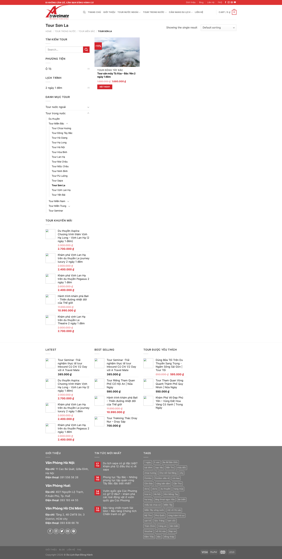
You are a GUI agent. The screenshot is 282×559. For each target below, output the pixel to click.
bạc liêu (159, 467)
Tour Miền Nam (57, 201)
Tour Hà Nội (58, 147)
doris (154, 489)
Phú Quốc (160, 515)
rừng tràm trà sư (176, 515)
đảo (159, 536)
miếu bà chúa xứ (152, 505)
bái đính (148, 467)
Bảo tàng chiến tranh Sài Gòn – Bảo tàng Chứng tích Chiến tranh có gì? (119, 511)
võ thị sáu (161, 531)
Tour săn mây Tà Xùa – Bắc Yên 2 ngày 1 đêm (116, 75)
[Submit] (86, 49)
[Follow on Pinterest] (73, 531)
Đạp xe (172, 531)
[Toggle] (88, 107)
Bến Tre (170, 467)
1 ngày (147, 462)
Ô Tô (48, 68)
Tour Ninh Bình (60, 171)
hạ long (148, 499)
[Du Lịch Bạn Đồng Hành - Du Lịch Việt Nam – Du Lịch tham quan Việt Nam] (62, 12)
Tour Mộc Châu (60, 166)
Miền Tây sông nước (154, 510)
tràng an (162, 526)
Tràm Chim (149, 526)
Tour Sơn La (58, 185)
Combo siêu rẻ (162, 478)
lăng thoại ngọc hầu (165, 499)
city (181, 473)
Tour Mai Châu (60, 161)
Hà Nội (157, 494)
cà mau (176, 478)
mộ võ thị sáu (174, 510)
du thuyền (165, 489)
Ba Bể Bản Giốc (170, 462)
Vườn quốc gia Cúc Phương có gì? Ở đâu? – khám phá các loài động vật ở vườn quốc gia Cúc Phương (120, 495)
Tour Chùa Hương (61, 128)
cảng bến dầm (163, 483)
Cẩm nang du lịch (179, 12)
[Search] (84, 12)
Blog (201, 2)
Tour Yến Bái (58, 194)
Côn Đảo (148, 483)
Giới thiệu (191, 2)
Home (49, 31)
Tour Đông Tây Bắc (62, 133)
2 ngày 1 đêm (54, 87)
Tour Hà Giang (59, 137)
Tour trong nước (153, 12)
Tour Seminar (56, 210)
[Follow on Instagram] (229, 2)
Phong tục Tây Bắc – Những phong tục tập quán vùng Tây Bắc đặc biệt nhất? (120, 480)
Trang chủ (94, 12)
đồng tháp (169, 536)
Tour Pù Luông (60, 175)
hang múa (178, 489)
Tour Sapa (57, 180)
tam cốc (172, 520)
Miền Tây (168, 505)
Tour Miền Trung (57, 205)
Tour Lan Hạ (58, 156)
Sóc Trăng (159, 520)
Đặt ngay (105, 87)
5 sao (157, 462)
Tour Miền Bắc (86, 31)
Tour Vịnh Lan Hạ (61, 190)
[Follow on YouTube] (235, 2)
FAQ (220, 2)
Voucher (148, 531)
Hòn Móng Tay (171, 494)
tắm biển (174, 526)
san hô (147, 520)
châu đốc (181, 467)
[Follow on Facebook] (226, 2)
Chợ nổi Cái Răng (167, 473)
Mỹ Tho (148, 515)
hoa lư (147, 494)
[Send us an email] (232, 2)
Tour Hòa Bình (59, 152)
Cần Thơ (177, 483)
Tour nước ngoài (128, 12)
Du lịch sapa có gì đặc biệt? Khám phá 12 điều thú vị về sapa (120, 466)
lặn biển (181, 499)
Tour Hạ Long (59, 142)
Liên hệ (210, 2)
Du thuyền (54, 118)
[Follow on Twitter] (62, 531)
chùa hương (150, 473)
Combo (148, 478)
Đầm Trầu (149, 536)
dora (146, 489)
